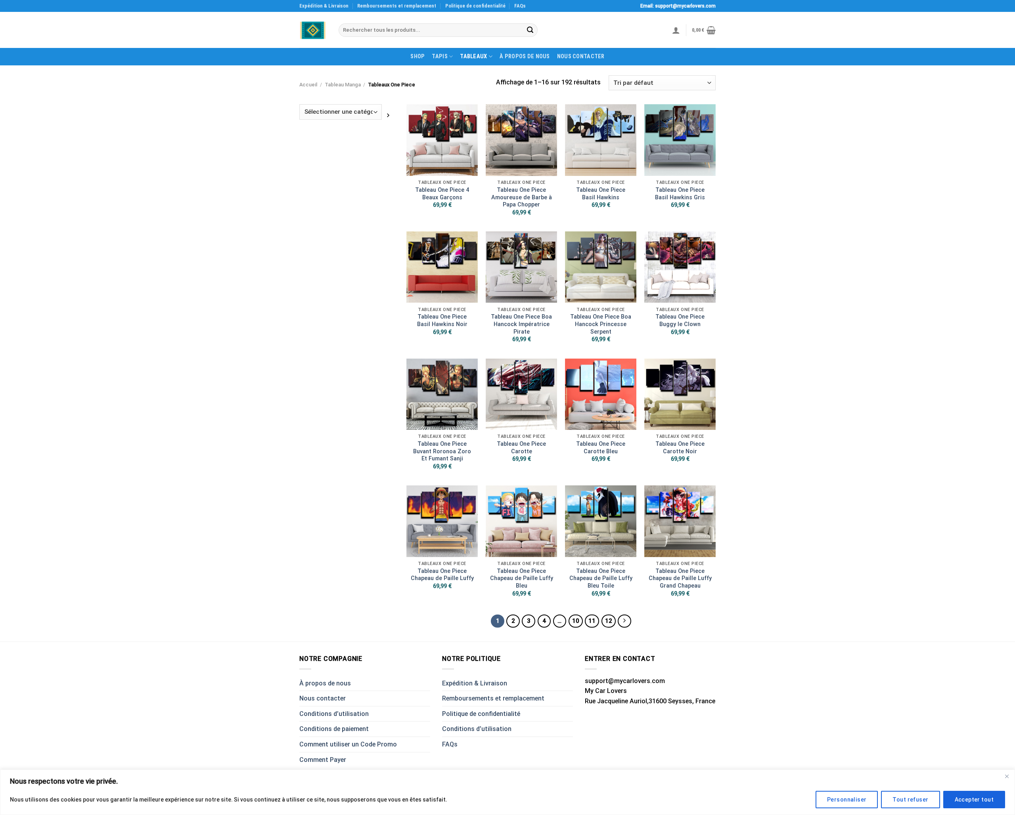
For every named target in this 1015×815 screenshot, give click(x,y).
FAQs (520, 6)
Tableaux (473, 56)
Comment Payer (322, 759)
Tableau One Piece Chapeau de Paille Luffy (442, 575)
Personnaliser (846, 799)
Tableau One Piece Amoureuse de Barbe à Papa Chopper (521, 197)
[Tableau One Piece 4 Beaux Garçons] (442, 140)
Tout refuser (910, 799)
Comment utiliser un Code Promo (348, 744)
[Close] (1006, 776)
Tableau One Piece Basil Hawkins (600, 194)
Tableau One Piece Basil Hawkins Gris (680, 194)
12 (608, 620)
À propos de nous (525, 56)
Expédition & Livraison (324, 6)
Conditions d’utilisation (334, 714)
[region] (507, 792)
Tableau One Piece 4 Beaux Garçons (442, 194)
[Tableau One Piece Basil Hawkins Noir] (442, 267)
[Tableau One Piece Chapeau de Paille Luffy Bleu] (521, 521)
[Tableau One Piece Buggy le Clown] (680, 267)
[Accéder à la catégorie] (388, 115)
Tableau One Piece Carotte (521, 448)
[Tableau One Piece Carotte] (521, 394)
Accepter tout (974, 799)
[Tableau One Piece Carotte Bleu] (600, 394)
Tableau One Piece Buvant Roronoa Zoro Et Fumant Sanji (442, 451)
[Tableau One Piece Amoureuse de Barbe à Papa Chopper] (521, 140)
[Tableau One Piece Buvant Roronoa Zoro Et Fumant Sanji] (442, 394)
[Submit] (530, 30)
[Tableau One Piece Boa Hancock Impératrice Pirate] (521, 267)
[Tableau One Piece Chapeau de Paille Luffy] (442, 521)
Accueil (308, 85)
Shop (417, 56)
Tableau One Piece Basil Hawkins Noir (442, 320)
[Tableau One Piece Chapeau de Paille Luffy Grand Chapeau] (680, 521)
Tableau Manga (343, 85)
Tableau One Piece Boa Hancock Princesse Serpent (600, 324)
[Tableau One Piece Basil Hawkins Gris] (680, 140)
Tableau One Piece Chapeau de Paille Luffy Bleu (521, 578)
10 (575, 620)
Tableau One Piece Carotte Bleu (600, 448)
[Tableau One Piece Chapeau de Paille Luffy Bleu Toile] (600, 521)
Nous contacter (581, 56)
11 (592, 620)
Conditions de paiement (334, 729)
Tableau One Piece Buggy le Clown (680, 320)
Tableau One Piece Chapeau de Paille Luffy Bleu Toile (600, 578)
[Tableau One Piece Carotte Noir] (680, 394)
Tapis (439, 56)
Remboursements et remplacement (396, 6)
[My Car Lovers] (313, 30)
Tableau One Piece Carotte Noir (680, 448)
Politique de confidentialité (475, 6)
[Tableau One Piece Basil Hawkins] (600, 140)
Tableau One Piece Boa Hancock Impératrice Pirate (521, 324)
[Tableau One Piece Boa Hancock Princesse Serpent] (600, 267)
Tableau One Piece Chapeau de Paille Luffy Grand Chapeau (680, 578)
